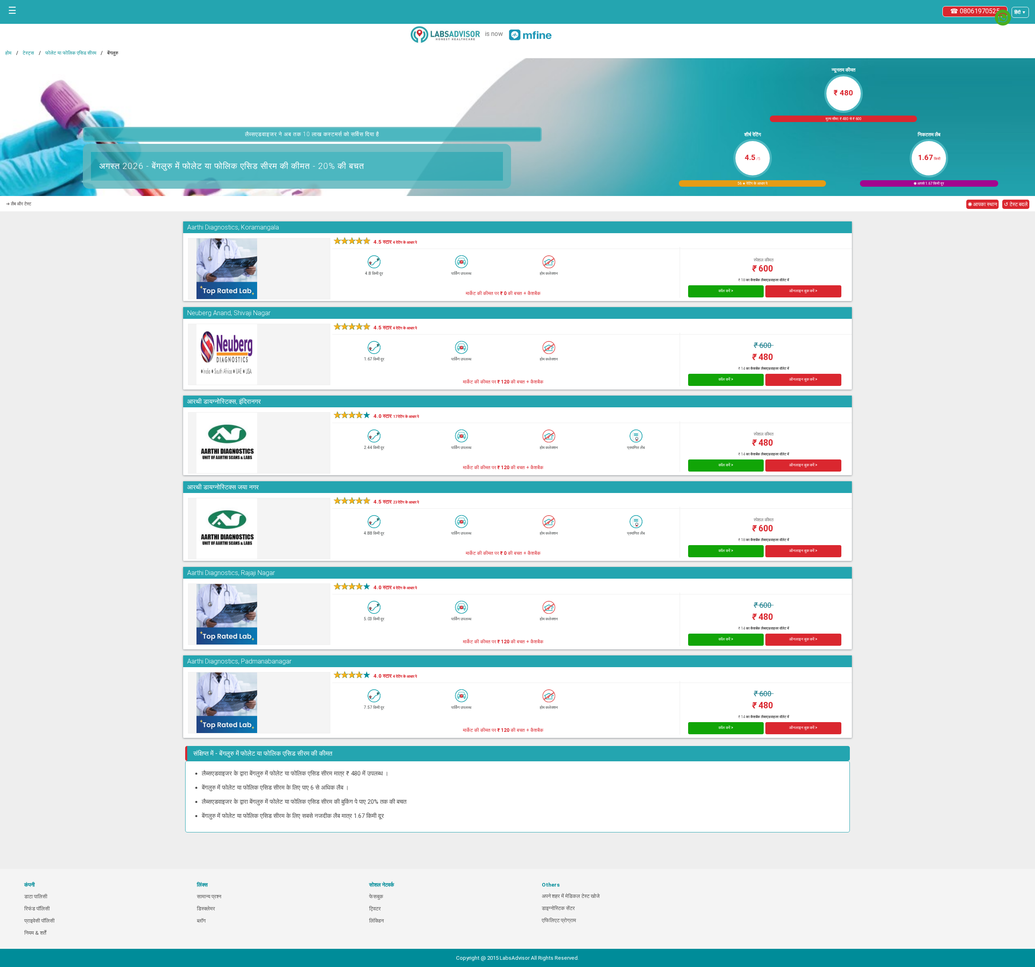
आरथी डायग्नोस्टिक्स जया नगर (223, 487)
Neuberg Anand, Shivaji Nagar (228, 313)
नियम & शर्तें (35, 933)
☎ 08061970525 (975, 11)
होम (8, 53)
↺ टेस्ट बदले (1016, 204)
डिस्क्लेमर (206, 909)
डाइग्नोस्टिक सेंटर (558, 908)
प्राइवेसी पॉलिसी (39, 921)
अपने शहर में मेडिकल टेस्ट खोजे (571, 896)
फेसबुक (376, 896)
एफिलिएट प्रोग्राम (559, 920)
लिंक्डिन (376, 921)
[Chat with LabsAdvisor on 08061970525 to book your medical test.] (1003, 17)
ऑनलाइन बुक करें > (803, 291)
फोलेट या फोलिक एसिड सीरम (70, 53)
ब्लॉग (201, 921)
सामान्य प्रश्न (209, 896)
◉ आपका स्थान (982, 204)
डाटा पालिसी (35, 896)
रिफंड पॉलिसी (37, 909)
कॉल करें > (725, 291)
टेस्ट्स (28, 53)
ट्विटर (375, 909)
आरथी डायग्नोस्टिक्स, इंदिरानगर (224, 401)
